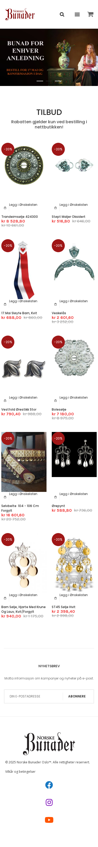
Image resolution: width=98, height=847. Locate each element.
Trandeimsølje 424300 (19, 216)
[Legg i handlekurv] (5, 207)
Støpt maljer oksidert (68, 216)
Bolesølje (59, 409)
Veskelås (59, 313)
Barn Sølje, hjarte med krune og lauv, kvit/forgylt (23, 609)
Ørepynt (58, 506)
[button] (23, 204)
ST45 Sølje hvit (64, 607)
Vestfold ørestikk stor (18, 409)
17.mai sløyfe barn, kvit (19, 313)
